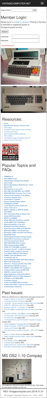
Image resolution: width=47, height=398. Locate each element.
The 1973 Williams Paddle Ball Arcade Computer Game (21, 309)
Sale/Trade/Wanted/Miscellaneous (15, 134)
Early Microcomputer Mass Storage (15, 347)
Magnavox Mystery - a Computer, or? (16, 307)
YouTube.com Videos (10, 132)
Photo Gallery (8, 136)
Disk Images (8, 127)
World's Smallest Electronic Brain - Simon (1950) (19, 336)
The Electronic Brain (10, 317)
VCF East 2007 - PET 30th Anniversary (16, 315)
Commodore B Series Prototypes (14, 301)
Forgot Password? (7, 46)
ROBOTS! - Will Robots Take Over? (15, 305)
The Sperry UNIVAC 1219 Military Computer (18, 313)
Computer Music (9, 342)
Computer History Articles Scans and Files (17, 129)
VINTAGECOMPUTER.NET (16, 3)
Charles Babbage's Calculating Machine (16, 324)
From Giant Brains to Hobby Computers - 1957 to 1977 (21, 330)
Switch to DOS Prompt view (13, 140)
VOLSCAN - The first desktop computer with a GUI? (20, 303)
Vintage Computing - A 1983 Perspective (16, 326)
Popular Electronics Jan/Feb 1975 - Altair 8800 (18, 345)
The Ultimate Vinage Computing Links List (17, 138)
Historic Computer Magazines (13, 334)
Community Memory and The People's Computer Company (22, 320)
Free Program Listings (11, 340)
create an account (21, 22)
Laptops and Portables (11, 328)
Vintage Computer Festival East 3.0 (15, 299)
